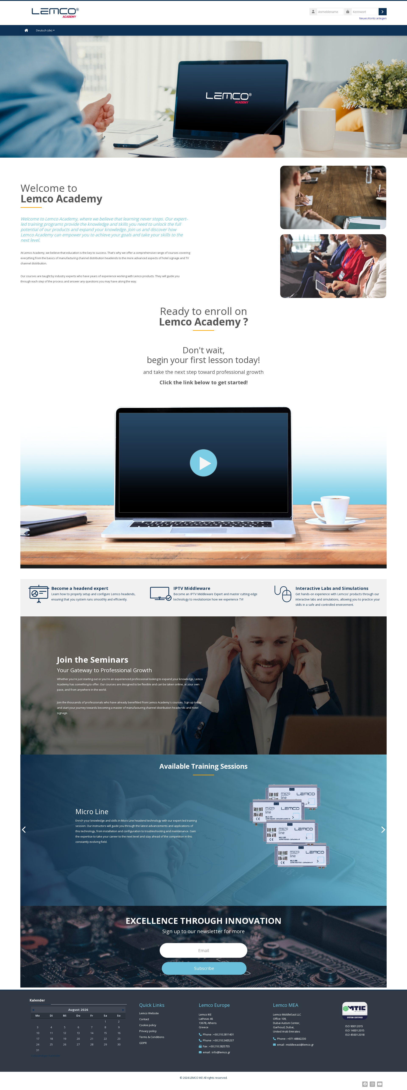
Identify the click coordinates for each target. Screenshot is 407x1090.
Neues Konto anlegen (373, 18)
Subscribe (204, 968)
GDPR (143, 1043)
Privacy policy (148, 1031)
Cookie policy (147, 1025)
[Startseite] (55, 12)
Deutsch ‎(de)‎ (44, 30)
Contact (144, 1019)
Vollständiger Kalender (45, 1056)
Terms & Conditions (151, 1037)
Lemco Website (149, 1013)
